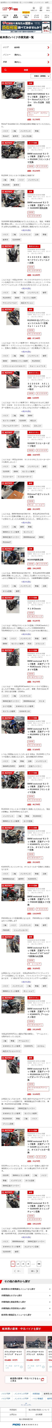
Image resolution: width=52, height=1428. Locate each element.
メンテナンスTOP (21, 1394)
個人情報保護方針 (26, 1419)
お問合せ (13, 1415)
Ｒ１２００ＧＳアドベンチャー (37, 1089)
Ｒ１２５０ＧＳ (34, 334)
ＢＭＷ (31, 109)
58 (39, 1264)
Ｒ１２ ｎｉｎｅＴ (36, 505)
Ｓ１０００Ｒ (42, 393)
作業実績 (36, 1394)
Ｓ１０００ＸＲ (34, 1219)
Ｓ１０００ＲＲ (34, 216)
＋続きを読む (26, 230)
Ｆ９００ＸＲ (42, 909)
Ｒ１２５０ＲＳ (34, 745)
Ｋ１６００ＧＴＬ (35, 858)
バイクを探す (5, 16)
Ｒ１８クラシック (35, 616)
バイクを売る (26, 16)
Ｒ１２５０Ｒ (42, 166)
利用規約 (13, 1410)
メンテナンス (36, 16)
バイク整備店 (38, 1399)
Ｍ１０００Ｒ (42, 564)
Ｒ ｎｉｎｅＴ (34, 964)
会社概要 (39, 1415)
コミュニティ (46, 16)
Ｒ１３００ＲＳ (34, 271)
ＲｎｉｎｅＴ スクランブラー (37, 114)
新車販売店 (15, 16)
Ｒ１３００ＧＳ (34, 800)
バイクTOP (5, 1394)
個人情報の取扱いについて (39, 1410)
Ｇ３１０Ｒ (41, 1157)
